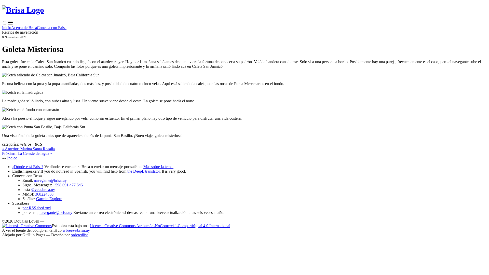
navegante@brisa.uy (50, 180)
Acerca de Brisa (24, 27)
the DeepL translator (143, 171)
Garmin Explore (49, 199)
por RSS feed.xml (36, 208)
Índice (12, 158)
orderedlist (79, 235)
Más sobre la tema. (158, 166)
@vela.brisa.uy (43, 189)
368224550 (44, 194)
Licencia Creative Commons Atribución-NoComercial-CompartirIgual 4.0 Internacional (160, 226)
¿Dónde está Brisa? (27, 166)
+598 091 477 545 (68, 185)
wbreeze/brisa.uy (77, 230)
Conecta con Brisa (51, 27)
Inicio (6, 27)
